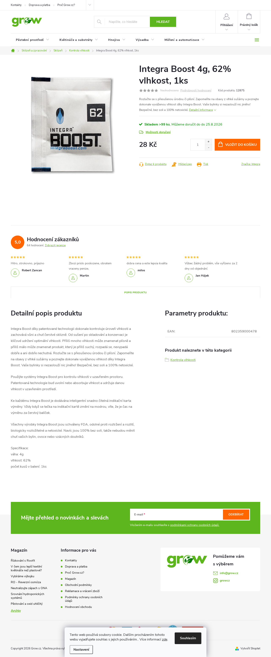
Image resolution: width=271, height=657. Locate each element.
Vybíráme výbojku (22, 576)
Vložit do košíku (241, 144)
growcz (225, 580)
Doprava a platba (39, 5)
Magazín (70, 579)
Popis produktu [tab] (135, 292)
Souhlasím (188, 638)
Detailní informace (201, 110)
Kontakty (16, 5)
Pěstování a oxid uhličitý (27, 604)
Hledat (163, 21)
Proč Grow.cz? (66, 5)
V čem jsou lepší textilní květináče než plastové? (26, 568)
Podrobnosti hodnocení (195, 90)
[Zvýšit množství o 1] (208, 142)
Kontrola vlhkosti (183, 360)
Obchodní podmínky (78, 585)
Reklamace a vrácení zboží (82, 591)
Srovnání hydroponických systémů (27, 596)
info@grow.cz (229, 573)
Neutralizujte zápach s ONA (29, 588)
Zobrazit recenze (55, 245)
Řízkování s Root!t (23, 561)
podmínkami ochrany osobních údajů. (194, 525)
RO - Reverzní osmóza (26, 582)
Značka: (250, 164)
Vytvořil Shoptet (250, 648)
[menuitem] (32, 40)
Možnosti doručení (158, 132)
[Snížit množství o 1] (208, 147)
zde (164, 639)
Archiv (16, 610)
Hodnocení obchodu (78, 607)
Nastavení (81, 649)
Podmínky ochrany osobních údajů (83, 599)
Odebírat (236, 514)
